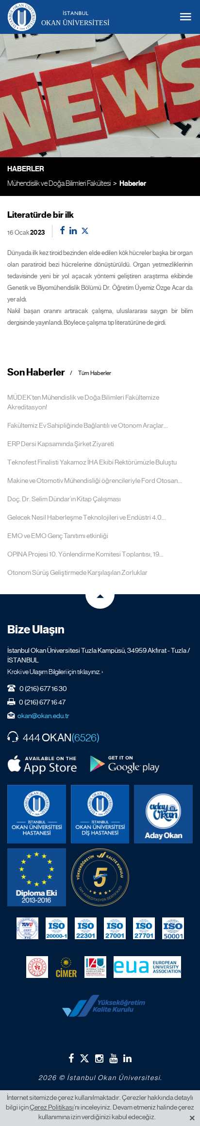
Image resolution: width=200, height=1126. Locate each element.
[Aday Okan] (163, 814)
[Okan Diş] (100, 814)
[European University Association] (147, 966)
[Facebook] (71, 1058)
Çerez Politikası (52, 1107)
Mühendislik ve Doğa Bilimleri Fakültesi (59, 183)
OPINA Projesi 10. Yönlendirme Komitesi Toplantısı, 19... (85, 554)
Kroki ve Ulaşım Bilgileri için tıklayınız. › (55, 672)
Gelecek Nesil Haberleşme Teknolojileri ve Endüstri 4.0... (86, 517)
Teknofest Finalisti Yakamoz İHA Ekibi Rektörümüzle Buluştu (92, 462)
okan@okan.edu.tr (43, 716)
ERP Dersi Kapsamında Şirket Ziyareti (60, 444)
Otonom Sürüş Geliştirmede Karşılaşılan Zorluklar (77, 572)
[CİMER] (66, 966)
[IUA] (95, 966)
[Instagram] (99, 1058)
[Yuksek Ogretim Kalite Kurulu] (100, 877)
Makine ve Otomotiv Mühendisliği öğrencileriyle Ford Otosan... (94, 480)
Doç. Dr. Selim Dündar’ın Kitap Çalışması (64, 499)
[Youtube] (113, 1058)
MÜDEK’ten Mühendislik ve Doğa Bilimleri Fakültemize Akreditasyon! (83, 402)
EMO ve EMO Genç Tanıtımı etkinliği (57, 536)
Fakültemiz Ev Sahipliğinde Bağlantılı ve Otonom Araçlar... (87, 425)
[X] (84, 1056)
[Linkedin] (127, 1058)
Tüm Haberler (94, 373)
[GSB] (37, 966)
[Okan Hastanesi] (36, 814)
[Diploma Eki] (36, 877)
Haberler (132, 183)
